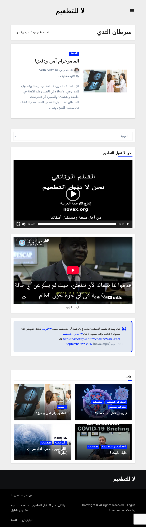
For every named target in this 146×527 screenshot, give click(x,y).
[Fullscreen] (18, 224)
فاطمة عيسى (66, 70)
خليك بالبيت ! (118, 453)
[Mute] (24, 224)
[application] (73, 194)
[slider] (77, 224)
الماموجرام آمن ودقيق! (57, 61)
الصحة (74, 53)
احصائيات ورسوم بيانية (114, 446)
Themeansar (117, 510)
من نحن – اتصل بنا (22, 495)
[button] (73, 194)
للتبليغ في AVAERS (22, 520)
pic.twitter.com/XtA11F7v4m (101, 339)
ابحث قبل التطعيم (116, 401)
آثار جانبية (60, 442)
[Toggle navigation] (132, 10)
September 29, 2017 (79, 344)
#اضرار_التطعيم (72, 333)
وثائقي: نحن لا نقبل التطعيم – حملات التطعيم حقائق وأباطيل (38, 507)
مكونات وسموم (117, 406)
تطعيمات (97, 401)
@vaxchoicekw (72, 339)
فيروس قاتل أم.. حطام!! (111, 413)
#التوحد (46, 328)
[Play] (128, 224)
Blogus (130, 505)
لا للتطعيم (70, 11)
